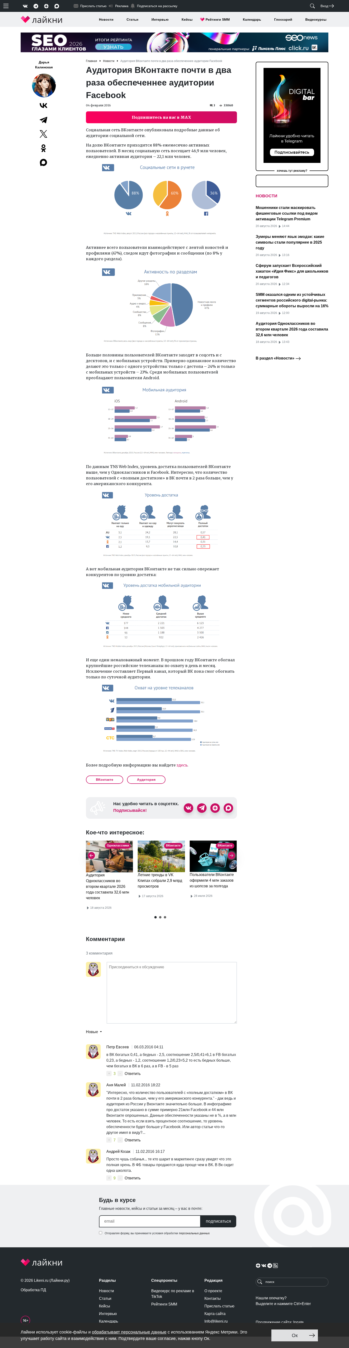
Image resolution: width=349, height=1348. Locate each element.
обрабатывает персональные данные (129, 1332)
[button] (155, 917)
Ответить (133, 1074)
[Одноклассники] (43, 148)
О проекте (213, 1291)
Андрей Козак (118, 1151)
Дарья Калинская (44, 64)
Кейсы (187, 19)
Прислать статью (219, 1306)
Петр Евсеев (118, 1047)
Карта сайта (215, 1314)
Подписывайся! (130, 810)
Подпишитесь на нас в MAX (161, 117)
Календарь (252, 19)
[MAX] (44, 162)
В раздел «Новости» (275, 358)
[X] (43, 134)
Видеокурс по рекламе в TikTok (172, 1294)
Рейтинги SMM (218, 19)
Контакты (212, 1298)
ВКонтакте (104, 779)
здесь (182, 765)
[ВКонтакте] (43, 105)
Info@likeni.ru (216, 1321)
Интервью (160, 19)
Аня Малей (116, 1085)
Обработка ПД (33, 1290)
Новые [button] (92, 1032)
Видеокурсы (315, 19)
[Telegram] (43, 119)
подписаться (218, 1221)
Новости (106, 19)
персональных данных (194, 1233)
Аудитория (146, 779)
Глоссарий (283, 19)
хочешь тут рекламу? (292, 170)
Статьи (132, 19)
